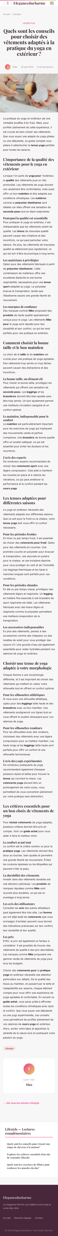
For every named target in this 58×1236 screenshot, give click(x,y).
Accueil (6, 14)
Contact (39, 1218)
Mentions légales (22, 1218)
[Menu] (52, 3)
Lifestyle (17, 14)
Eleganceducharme (29, 3)
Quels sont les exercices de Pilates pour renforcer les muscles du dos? (28, 1166)
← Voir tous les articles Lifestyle (21, 1103)
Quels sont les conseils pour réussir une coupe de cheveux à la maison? (28, 1145)
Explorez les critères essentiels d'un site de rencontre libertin (28, 1156)
